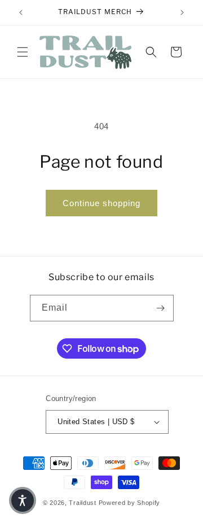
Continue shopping (101, 203)
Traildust (82, 502)
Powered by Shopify (130, 502)
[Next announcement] (182, 12)
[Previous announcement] (20, 12)
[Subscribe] (160, 308)
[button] (22, 52)
